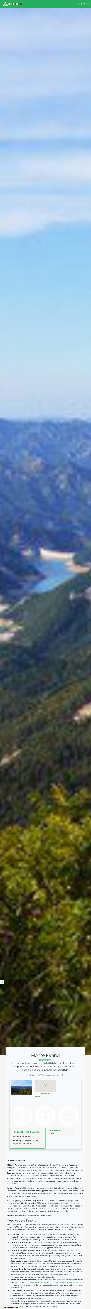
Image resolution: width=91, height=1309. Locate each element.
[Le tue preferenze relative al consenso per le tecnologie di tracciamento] (2, 982)
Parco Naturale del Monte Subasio (64, 1282)
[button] (45, 1084)
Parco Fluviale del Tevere (35, 1282)
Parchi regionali (45, 1060)
